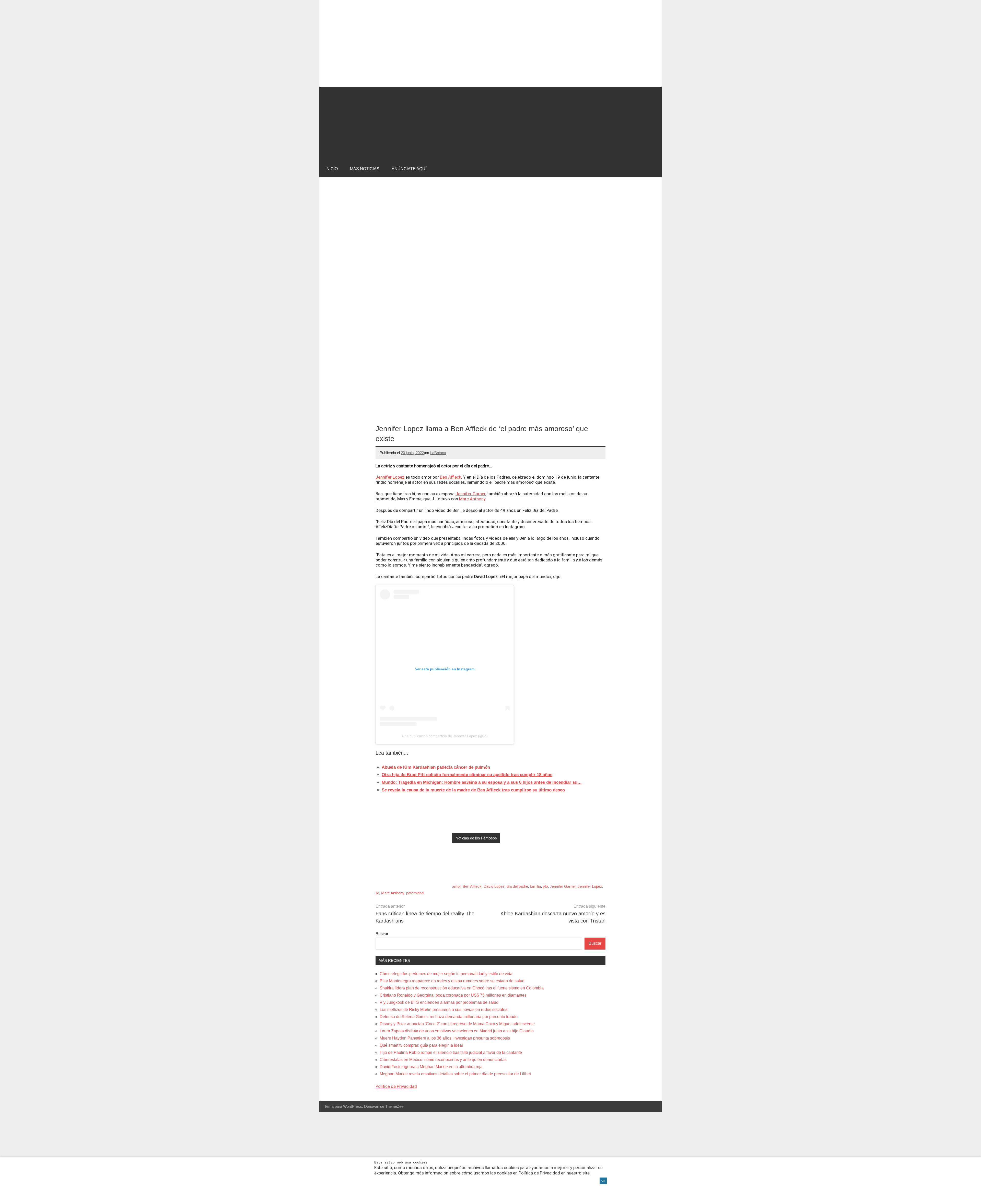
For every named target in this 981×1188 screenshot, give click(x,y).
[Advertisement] (490, 122)
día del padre (517, 886)
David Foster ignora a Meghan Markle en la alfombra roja (431, 1067)
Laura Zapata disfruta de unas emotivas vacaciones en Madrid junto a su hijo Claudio (457, 1031)
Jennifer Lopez (390, 477)
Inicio (331, 169)
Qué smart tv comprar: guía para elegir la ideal (421, 1045)
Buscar (382, 934)
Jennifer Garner (470, 493)
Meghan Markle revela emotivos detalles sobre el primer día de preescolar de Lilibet (455, 1074)
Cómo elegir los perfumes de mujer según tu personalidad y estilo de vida (446, 974)
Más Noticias (364, 169)
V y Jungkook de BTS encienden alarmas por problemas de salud (439, 1002)
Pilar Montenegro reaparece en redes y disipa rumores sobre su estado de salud (452, 981)
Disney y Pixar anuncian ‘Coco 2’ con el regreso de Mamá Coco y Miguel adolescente (457, 1024)
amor (456, 886)
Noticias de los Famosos (476, 838)
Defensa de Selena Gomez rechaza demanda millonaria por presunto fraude (449, 1016)
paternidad (415, 893)
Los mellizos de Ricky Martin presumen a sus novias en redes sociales (443, 1009)
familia (535, 886)
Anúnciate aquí (409, 169)
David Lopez (494, 886)
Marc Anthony (472, 498)
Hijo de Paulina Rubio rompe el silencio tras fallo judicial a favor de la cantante (451, 1052)
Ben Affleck (450, 477)
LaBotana (438, 453)
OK (603, 1180)
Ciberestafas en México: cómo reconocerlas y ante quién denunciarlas (443, 1059)
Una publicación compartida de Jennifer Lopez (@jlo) (445, 736)
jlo (377, 893)
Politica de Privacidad (396, 1086)
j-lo (545, 886)
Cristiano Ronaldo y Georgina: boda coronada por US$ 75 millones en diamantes (453, 995)
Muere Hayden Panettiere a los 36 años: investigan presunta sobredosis (445, 1038)
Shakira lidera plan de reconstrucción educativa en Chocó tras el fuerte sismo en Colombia (462, 988)
